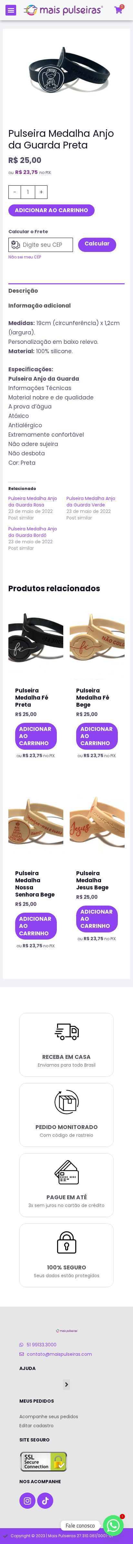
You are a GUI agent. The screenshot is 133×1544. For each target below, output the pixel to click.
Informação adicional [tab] (39, 306)
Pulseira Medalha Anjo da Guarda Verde (90, 501)
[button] (10, 10)
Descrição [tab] (23, 291)
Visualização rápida (36, 672)
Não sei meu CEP (24, 257)
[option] (66, 74)
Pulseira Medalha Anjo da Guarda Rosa (32, 501)
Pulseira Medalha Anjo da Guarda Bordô (32, 532)
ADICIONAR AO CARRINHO (51, 210)
